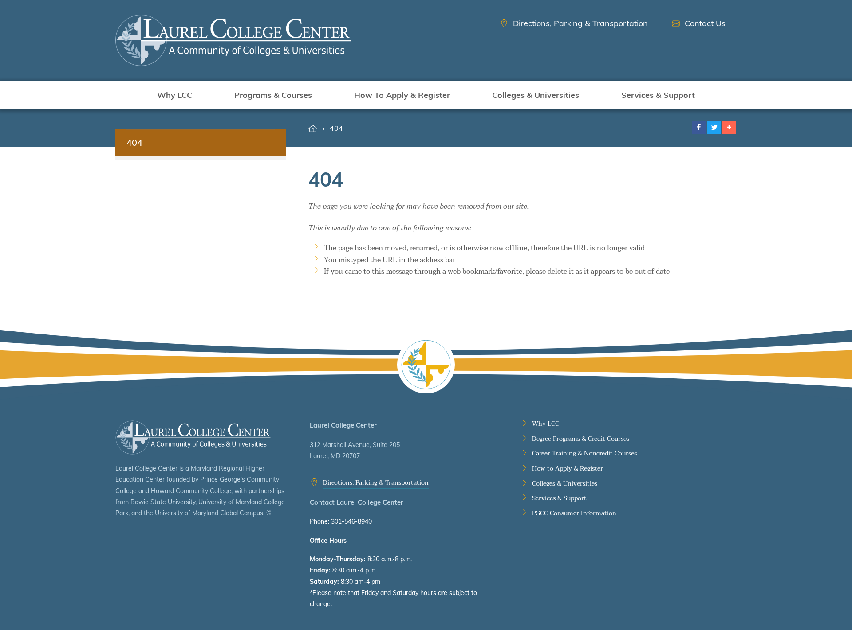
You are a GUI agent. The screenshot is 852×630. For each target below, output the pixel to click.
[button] (699, 127)
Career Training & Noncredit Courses (584, 453)
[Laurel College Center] (233, 40)
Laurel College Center (193, 437)
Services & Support (658, 95)
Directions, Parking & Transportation (376, 483)
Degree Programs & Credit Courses (580, 439)
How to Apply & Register (567, 468)
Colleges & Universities (535, 95)
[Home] (312, 128)
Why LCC (174, 95)
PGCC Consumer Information (574, 513)
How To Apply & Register (402, 95)
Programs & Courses (273, 95)
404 (336, 128)
